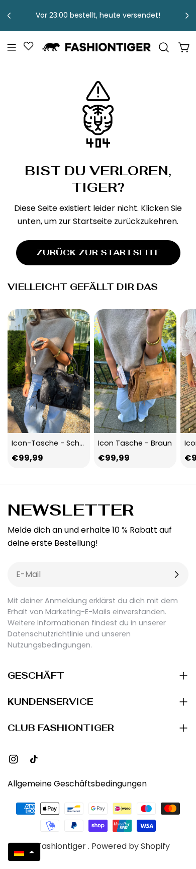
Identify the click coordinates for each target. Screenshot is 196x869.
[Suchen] (164, 47)
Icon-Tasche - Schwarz (54, 443)
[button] (24, 852)
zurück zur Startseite (98, 252)
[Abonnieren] (176, 574)
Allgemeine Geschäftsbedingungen (77, 783)
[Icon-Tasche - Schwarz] (49, 371)
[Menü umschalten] (12, 47)
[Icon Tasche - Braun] (135, 371)
